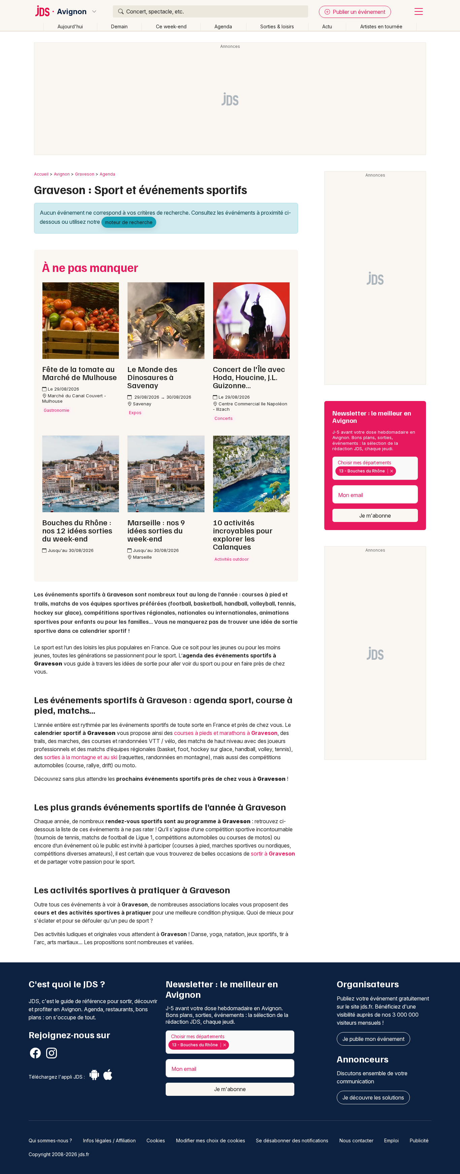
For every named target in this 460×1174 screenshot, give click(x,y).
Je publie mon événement (373, 1039)
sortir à (273, 853)
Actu (327, 26)
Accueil (41, 174)
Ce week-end (171, 26)
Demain (119, 26)
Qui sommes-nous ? (50, 1140)
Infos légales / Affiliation (109, 1140)
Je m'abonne (375, 515)
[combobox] (375, 468)
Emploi (391, 1140)
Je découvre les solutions (373, 1097)
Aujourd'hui (70, 26)
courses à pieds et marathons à (225, 733)
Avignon (72, 11)
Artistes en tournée (381, 26)
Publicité (419, 1140)
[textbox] (398, 471)
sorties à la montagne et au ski (80, 757)
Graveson (84, 174)
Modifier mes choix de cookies (210, 1140)
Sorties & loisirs (277, 26)
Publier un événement (358, 11)
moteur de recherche (129, 222)
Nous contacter (356, 1140)
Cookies (155, 1140)
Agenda (223, 26)
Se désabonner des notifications (292, 1140)
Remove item (391, 471)
